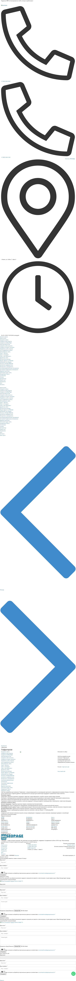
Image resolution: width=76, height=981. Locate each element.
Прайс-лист (3, 380)
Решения (17, 855)
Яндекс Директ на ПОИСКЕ (6, 360)
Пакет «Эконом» (4, 353)
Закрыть (2, 980)
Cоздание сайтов (4, 389)
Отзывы (2, 377)
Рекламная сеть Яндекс (6, 362)
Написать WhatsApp (70, 158)
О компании (3, 425)
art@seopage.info (31, 848)
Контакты (2, 384)
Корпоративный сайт (5, 344)
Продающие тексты (5, 374)
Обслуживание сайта (5, 401)
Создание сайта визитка (6, 341)
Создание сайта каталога (6, 345)
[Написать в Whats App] (2, 2)
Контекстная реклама (5, 408)
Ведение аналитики (5, 371)
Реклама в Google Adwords (6, 363)
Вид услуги (2, 884)
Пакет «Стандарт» (4, 354)
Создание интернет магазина (7, 347)
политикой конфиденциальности (47, 873)
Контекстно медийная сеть (6, 365)
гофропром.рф (65, 766)
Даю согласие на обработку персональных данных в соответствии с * (28, 873)
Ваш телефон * (3, 865)
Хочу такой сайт (61, 771)
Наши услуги (4, 845)
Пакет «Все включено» (5, 356)
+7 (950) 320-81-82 (5, 157)
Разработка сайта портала (6, 348)
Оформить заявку (5, 790)
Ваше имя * (3, 860)
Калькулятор (3, 378)
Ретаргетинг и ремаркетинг (6, 366)
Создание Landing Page (6, 342)
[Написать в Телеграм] (1, 2)
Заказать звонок (71, 845)
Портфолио (3, 381)
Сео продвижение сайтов (6, 350)
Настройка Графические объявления (9, 369)
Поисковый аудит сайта (5, 372)
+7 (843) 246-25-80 (5, 81)
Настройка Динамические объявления (9, 368)
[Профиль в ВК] (3, 2)
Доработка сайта (4, 357)
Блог (1, 383)
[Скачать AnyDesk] (1, 3)
